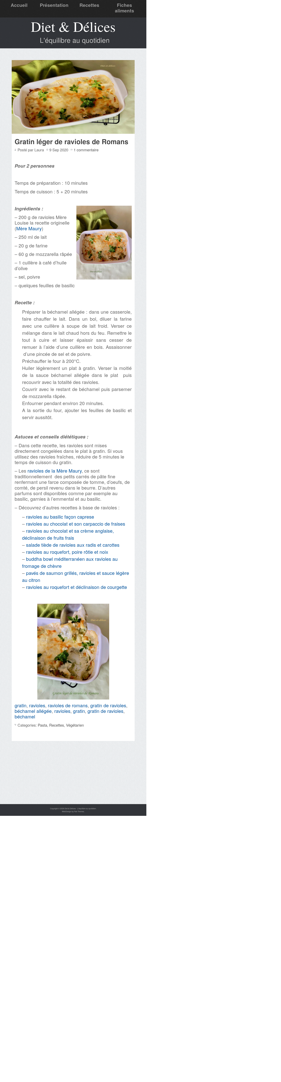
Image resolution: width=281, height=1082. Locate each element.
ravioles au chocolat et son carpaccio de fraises (76, 523)
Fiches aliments (124, 8)
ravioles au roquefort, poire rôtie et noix (67, 551)
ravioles (37, 705)
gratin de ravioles (108, 705)
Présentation (54, 5)
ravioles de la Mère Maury (55, 470)
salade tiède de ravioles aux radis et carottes (73, 544)
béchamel (25, 716)
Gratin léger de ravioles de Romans (71, 141)
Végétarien (75, 725)
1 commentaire (86, 149)
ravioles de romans (68, 705)
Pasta (42, 725)
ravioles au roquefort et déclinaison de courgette (77, 586)
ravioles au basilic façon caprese (60, 516)
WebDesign (66, 811)
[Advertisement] (73, 781)
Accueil (19, 5)
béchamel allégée (33, 710)
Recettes (89, 5)
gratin (20, 705)
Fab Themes (79, 811)
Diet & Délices (73, 26)
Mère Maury (29, 228)
